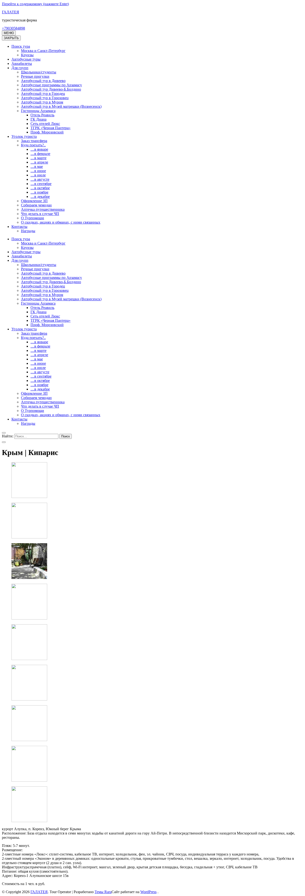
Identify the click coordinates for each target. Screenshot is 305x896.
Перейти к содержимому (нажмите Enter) (35, 4)
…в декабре (40, 197)
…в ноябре (39, 192)
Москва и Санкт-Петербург (43, 51)
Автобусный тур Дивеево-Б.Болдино (51, 89)
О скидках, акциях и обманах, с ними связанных (60, 222)
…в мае (36, 166)
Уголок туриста (24, 136)
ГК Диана (38, 119)
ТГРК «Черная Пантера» (50, 128)
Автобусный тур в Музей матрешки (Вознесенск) (61, 106)
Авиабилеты (21, 63)
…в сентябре (40, 184)
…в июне (38, 171)
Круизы (27, 55)
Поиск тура (20, 46)
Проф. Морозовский (47, 132)
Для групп (19, 68)
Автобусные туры (26, 59)
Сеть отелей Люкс (45, 124)
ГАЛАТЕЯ (10, 12)
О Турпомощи (32, 218)
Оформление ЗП (34, 201)
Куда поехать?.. (33, 145)
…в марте (38, 158)
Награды (28, 231)
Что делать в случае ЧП (40, 214)
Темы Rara (103, 892)
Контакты (19, 227)
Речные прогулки (35, 76)
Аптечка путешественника (43, 209)
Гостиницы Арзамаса (38, 111)
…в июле (38, 175)
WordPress (148, 892)
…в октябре (40, 188)
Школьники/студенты (38, 72)
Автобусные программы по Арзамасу (51, 85)
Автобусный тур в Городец (43, 94)
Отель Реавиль (42, 115)
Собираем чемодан (36, 205)
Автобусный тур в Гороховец (45, 98)
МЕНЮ (9, 33)
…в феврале (40, 154)
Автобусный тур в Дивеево (43, 81)
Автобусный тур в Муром (42, 102)
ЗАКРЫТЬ (11, 38)
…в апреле (39, 162)
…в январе (39, 149)
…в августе (39, 179)
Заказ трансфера (34, 141)
